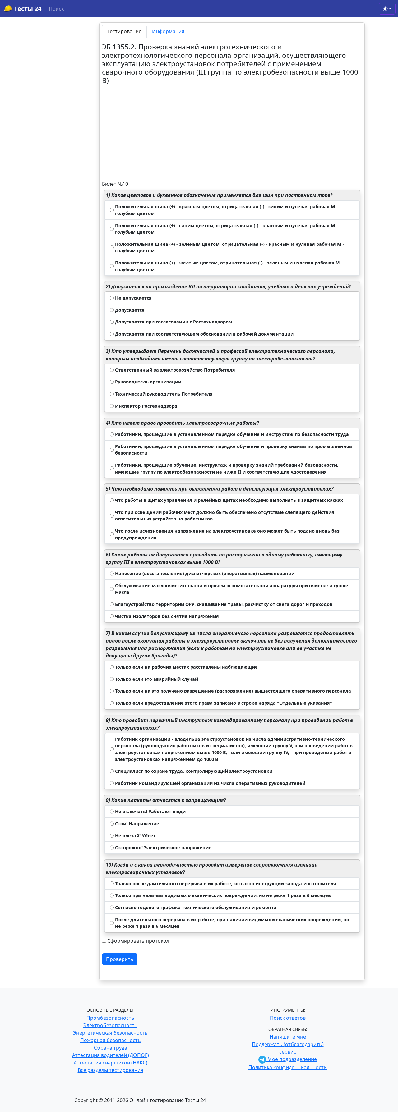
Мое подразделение (291, 1059)
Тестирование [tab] (124, 31)
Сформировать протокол (138, 940)
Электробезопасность (110, 1025)
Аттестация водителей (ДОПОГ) (110, 1055)
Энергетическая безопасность (110, 1032)
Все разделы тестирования (110, 1070)
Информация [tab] (168, 31)
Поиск (56, 8)
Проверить (119, 959)
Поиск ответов (288, 1017)
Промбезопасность (110, 1017)
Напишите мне (288, 1036)
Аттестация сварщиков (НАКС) (110, 1062)
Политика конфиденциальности (287, 1067)
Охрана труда (110, 1047)
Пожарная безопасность (110, 1040)
